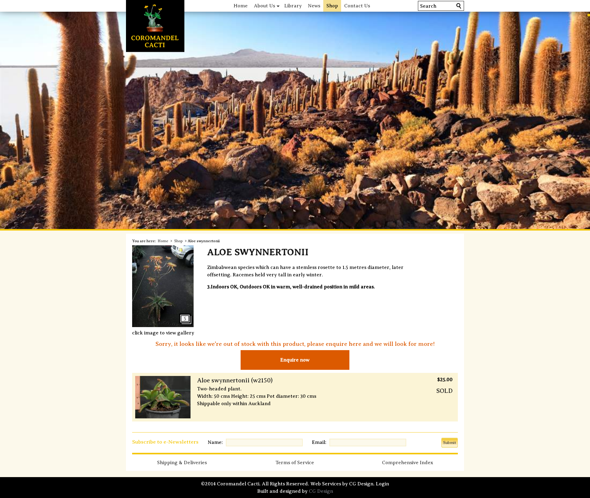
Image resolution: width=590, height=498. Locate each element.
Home (241, 6)
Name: (215, 442)
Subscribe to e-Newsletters (165, 442)
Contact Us (357, 6)
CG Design (321, 491)
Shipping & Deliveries (182, 462)
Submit (449, 442)
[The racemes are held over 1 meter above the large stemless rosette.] (163, 325)
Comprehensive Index (407, 462)
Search (428, 6)
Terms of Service (294, 462)
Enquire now (294, 360)
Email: (319, 442)
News (314, 6)
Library (293, 6)
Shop (332, 6)
